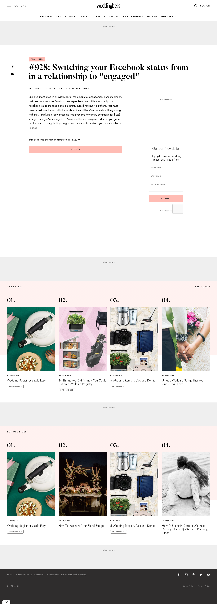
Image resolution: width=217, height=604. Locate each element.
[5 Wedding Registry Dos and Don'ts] (134, 339)
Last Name (156, 176)
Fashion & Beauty (93, 17)
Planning (71, 17)
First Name (156, 167)
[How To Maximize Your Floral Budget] (83, 484)
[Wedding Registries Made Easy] (31, 339)
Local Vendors (132, 17)
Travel (113, 17)
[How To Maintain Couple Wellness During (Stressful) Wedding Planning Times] (186, 484)
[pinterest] (193, 574)
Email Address (158, 185)
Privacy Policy (188, 586)
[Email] (12, 74)
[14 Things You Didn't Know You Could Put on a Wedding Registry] (83, 339)
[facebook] (179, 574)
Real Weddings (50, 17)
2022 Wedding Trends (162, 17)
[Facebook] (12, 67)
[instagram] (186, 574)
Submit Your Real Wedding (73, 574)
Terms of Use (204, 586)
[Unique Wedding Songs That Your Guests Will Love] (186, 339)
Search (10, 574)
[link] (108, 6)
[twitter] (201, 574)
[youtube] (208, 574)
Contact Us (39, 574)
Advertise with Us (24, 574)
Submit (166, 198)
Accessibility (53, 574)
